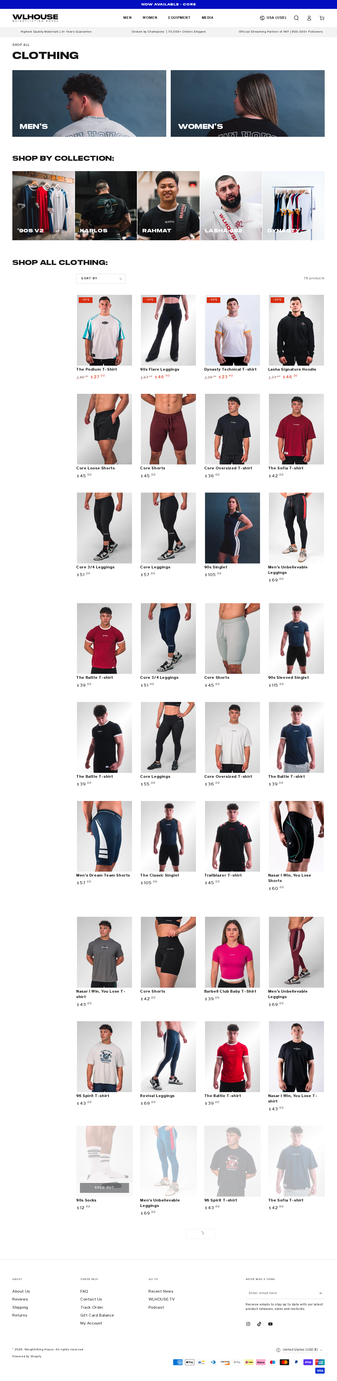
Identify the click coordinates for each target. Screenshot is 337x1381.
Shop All (21, 45)
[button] (296, 18)
